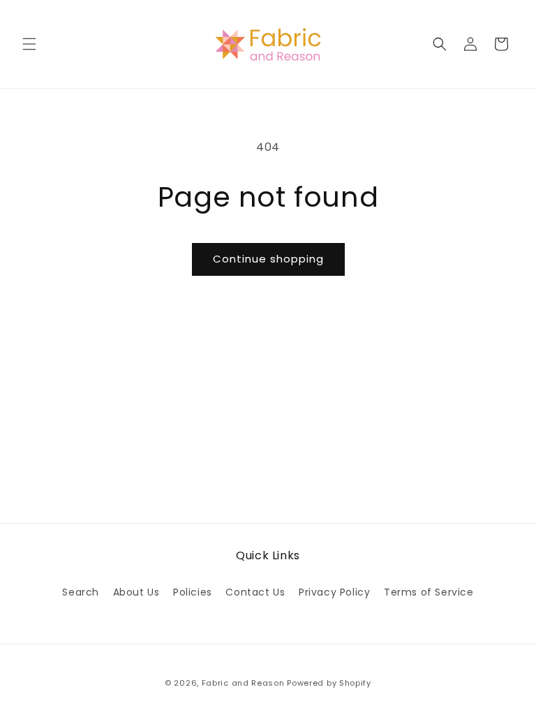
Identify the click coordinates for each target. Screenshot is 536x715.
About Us (136, 592)
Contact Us (255, 592)
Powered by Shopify (329, 682)
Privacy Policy (334, 592)
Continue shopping (268, 258)
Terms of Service (429, 592)
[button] (29, 44)
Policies (192, 592)
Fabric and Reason (243, 682)
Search (80, 592)
